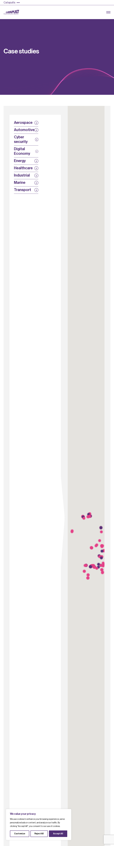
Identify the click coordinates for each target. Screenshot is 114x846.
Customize (19, 834)
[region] (38, 824)
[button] (84, 518)
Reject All (39, 834)
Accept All (58, 834)
